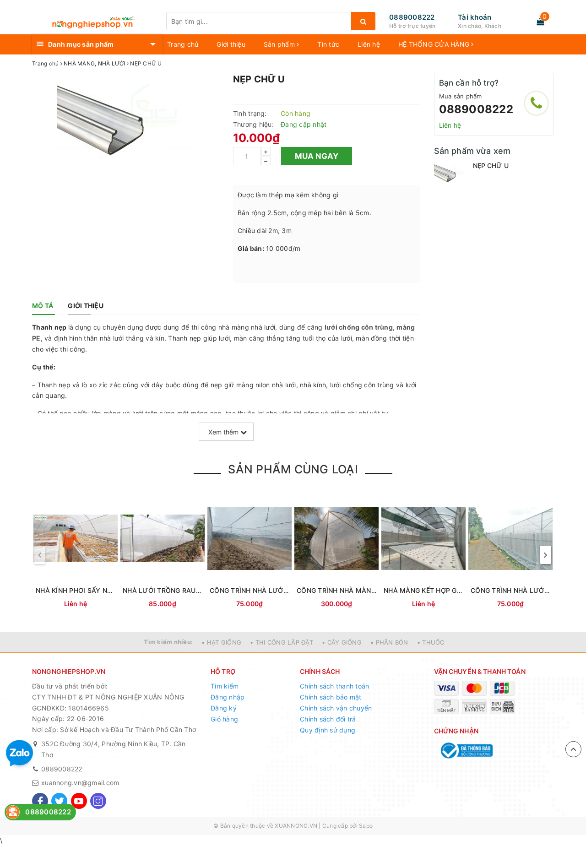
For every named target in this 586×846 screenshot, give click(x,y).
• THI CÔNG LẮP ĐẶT (281, 642)
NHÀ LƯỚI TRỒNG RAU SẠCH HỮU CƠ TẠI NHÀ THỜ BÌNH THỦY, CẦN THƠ (162, 590)
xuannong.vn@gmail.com (80, 782)
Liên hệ (369, 44)
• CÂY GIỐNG (342, 642)
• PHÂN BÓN (389, 642)
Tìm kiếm (225, 686)
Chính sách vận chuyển (336, 708)
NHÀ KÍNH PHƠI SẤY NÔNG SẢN (75, 590)
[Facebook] (40, 801)
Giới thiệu (231, 44)
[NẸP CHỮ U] (451, 173)
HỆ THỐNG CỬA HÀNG (435, 44)
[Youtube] (79, 801)
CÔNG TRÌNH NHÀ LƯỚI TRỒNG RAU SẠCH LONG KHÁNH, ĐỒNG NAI (510, 590)
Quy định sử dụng (327, 730)
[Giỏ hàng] (540, 21)
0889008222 (412, 17)
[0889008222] (536, 103)
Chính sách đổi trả (328, 719)
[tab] (42, 306)
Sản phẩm (280, 44)
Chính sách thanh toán (334, 686)
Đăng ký (224, 708)
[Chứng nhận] (466, 750)
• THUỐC (431, 642)
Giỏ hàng (224, 719)
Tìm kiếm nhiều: (168, 641)
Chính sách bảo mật (331, 697)
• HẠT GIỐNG (221, 642)
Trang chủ (182, 44)
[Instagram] (98, 801)
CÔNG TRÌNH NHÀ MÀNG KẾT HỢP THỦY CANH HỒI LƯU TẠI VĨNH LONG (336, 590)
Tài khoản (474, 17)
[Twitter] (59, 801)
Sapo (366, 825)
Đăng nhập (227, 697)
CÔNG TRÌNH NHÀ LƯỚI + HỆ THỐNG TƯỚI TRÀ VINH (249, 590)
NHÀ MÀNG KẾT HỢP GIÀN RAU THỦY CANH (423, 590)
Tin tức (328, 44)
